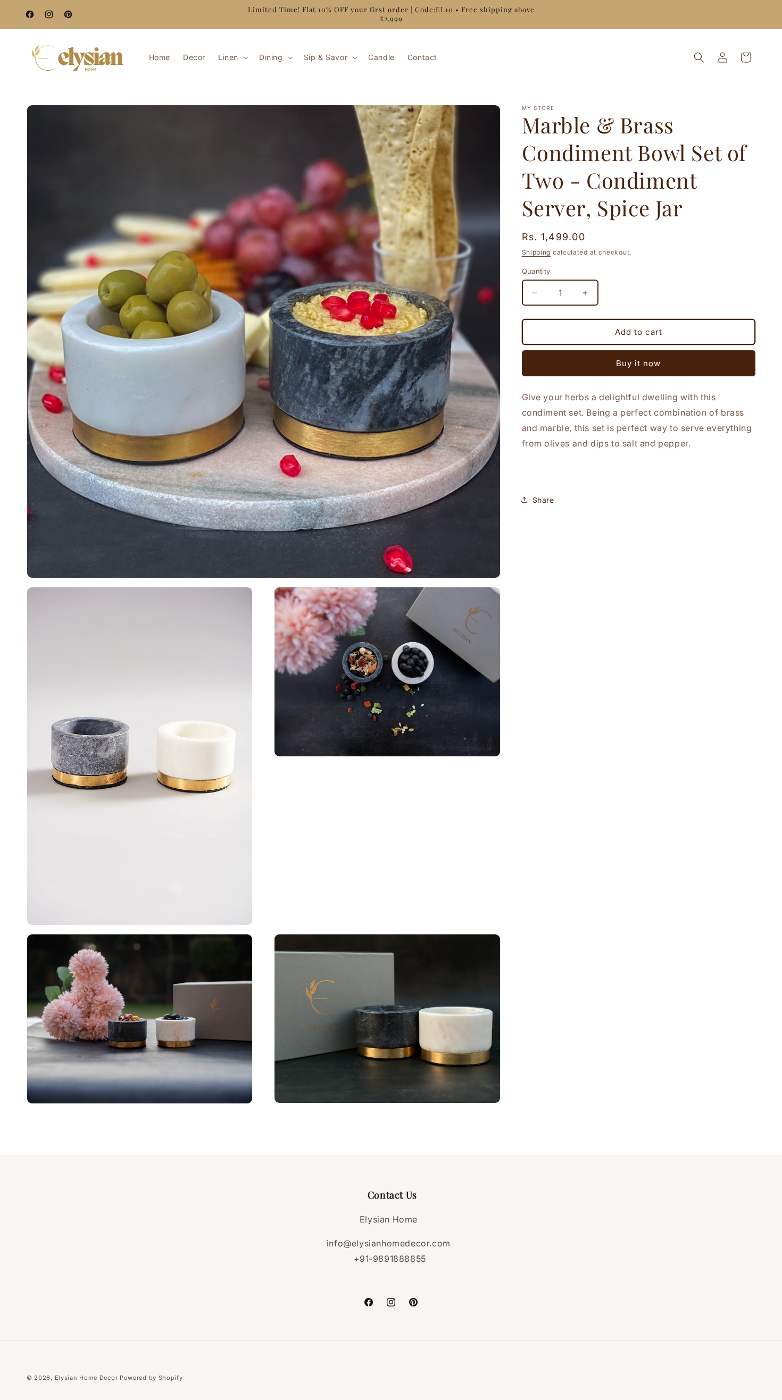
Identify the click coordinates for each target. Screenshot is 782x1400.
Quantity (536, 271)
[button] (232, 57)
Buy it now (638, 363)
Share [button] (543, 499)
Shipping (536, 252)
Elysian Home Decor (86, 1377)
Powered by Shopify (151, 1377)
